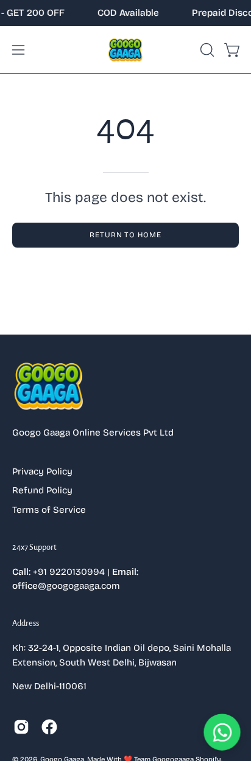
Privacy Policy (42, 471)
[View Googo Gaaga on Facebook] (49, 727)
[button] (205, 49)
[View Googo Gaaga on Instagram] (21, 727)
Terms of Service (49, 509)
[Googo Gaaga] (125, 49)
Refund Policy (42, 490)
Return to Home (125, 235)
